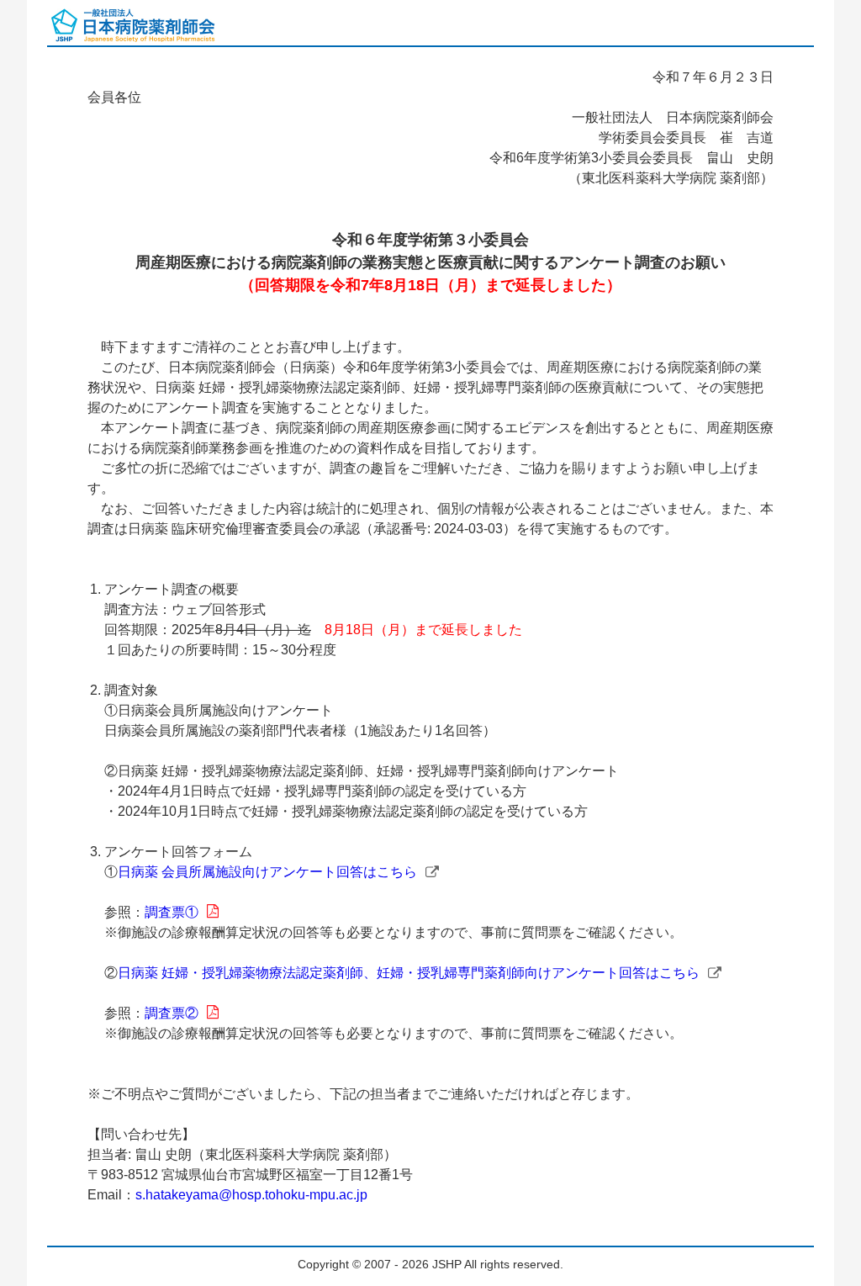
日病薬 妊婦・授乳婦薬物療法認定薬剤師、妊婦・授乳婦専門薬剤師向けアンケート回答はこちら (409, 973)
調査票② (171, 1013)
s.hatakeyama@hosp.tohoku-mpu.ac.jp (251, 1195)
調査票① (171, 912)
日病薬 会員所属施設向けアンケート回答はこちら (267, 872)
